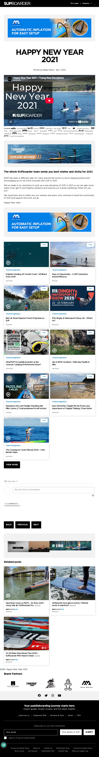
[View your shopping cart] (91, 3)
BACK (9, 525)
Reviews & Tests (57, 715)
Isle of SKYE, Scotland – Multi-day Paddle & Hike (70, 363)
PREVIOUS (23, 525)
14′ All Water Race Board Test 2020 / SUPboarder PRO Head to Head (23, 654)
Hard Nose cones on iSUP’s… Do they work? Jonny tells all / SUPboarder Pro (25, 604)
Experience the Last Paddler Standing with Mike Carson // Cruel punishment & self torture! (26, 407)
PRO (79, 715)
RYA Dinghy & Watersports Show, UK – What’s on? (72, 319)
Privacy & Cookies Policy (83, 748)
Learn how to (23, 715)
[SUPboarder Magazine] (17, 3)
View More (12, 465)
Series (70, 715)
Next (97, 684)
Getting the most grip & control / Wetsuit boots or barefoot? (70, 604)
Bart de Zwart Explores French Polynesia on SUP (25, 319)
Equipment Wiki (39, 715)
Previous (2, 684)
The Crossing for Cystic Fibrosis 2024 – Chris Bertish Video (25, 451)
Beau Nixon (48, 70)
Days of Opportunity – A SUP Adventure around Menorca (70, 275)
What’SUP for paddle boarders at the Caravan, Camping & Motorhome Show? (23, 363)
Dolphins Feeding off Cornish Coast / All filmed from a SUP (26, 275)
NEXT (36, 525)
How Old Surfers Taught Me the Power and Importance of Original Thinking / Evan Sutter (72, 407)
